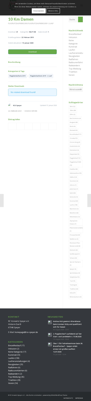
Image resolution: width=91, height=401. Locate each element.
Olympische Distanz (73, 222)
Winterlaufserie (75, 297)
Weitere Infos (53, 11)
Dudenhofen (75, 146)
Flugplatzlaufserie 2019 (17, 23)
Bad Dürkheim (75, 118)
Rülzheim (74, 250)
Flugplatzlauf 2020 (75, 163)
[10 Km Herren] (2, 200)
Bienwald (73, 130)
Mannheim (74, 209)
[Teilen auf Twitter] (20, 126)
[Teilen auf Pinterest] (37, 126)
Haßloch (73, 177)
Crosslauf (73, 138)
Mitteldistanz (75, 217)
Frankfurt (73, 169)
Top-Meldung (75, 68)
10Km (73, 110)
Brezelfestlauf (75, 34)
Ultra (72, 293)
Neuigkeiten (74, 56)
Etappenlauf (74, 154)
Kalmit (73, 193)
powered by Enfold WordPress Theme (55, 395)
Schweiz (73, 258)
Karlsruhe (74, 197)
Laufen (72, 49)
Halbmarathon (75, 173)
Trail (72, 281)
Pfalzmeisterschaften (76, 229)
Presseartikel (75, 235)
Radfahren (73, 59)
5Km (72, 106)
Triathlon (73, 71)
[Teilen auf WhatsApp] (28, 126)
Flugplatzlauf (75, 158)
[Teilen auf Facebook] (12, 126)
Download (32, 52)
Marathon (74, 213)
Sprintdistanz (75, 273)
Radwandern (74, 65)
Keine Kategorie (15, 351)
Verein (72, 75)
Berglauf (74, 122)
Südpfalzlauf (74, 277)
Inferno (73, 185)
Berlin (72, 126)
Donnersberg (75, 142)
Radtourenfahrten (77, 62)
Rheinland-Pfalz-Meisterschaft (75, 244)
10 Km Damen (21, 19)
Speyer (73, 269)
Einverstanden (39, 11)
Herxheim (74, 181)
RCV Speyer (32, 111)
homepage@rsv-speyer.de (26, 332)
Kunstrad (73, 46)
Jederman (74, 189)
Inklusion (73, 37)
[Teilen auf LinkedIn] (45, 126)
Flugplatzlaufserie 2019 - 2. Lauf (41, 23)
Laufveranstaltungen (78, 53)
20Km (72, 114)
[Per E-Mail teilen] (53, 126)
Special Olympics (75, 263)
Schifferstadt (75, 254)
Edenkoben (74, 150)
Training (73, 285)
